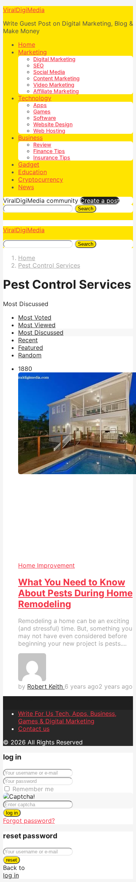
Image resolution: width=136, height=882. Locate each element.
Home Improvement (46, 565)
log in (12, 813)
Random (30, 355)
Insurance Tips (51, 157)
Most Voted (34, 317)
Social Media (49, 72)
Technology (34, 98)
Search (85, 208)
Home (26, 44)
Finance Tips (49, 151)
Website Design (53, 124)
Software (44, 118)
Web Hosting (49, 130)
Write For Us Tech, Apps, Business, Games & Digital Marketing (67, 717)
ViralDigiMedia (24, 10)
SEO (38, 65)
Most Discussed (40, 332)
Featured (30, 347)
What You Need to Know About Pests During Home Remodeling (75, 593)
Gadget (28, 164)
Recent (28, 340)
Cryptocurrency (40, 179)
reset (11, 860)
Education (32, 172)
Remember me (33, 789)
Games (42, 111)
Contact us (33, 728)
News (26, 187)
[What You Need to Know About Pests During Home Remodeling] (75, 467)
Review (42, 144)
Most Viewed (37, 325)
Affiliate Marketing (56, 91)
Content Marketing (56, 78)
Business (30, 137)
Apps (40, 105)
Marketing (32, 52)
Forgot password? (29, 820)
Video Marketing (53, 84)
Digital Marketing (54, 59)
